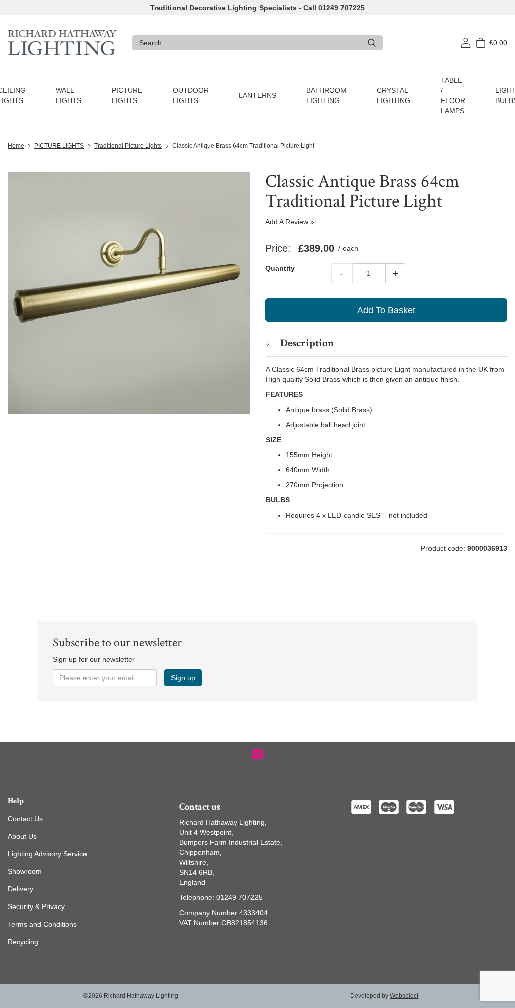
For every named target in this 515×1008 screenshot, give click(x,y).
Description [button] (306, 343)
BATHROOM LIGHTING (326, 95)
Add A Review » (289, 222)
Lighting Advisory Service (47, 854)
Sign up (183, 678)
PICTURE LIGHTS (127, 95)
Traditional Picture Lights (128, 145)
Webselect (404, 995)
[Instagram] (257, 754)
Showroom (25, 871)
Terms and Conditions (42, 924)
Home (16, 145)
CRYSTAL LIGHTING (393, 95)
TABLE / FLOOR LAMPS (453, 95)
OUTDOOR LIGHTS (191, 95)
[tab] (386, 343)
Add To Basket (386, 310)
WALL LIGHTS (68, 95)
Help (16, 801)
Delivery (20, 889)
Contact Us (25, 819)
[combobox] (249, 43)
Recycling (23, 942)
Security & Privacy (36, 906)
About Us (22, 836)
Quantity (280, 268)
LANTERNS (257, 95)
